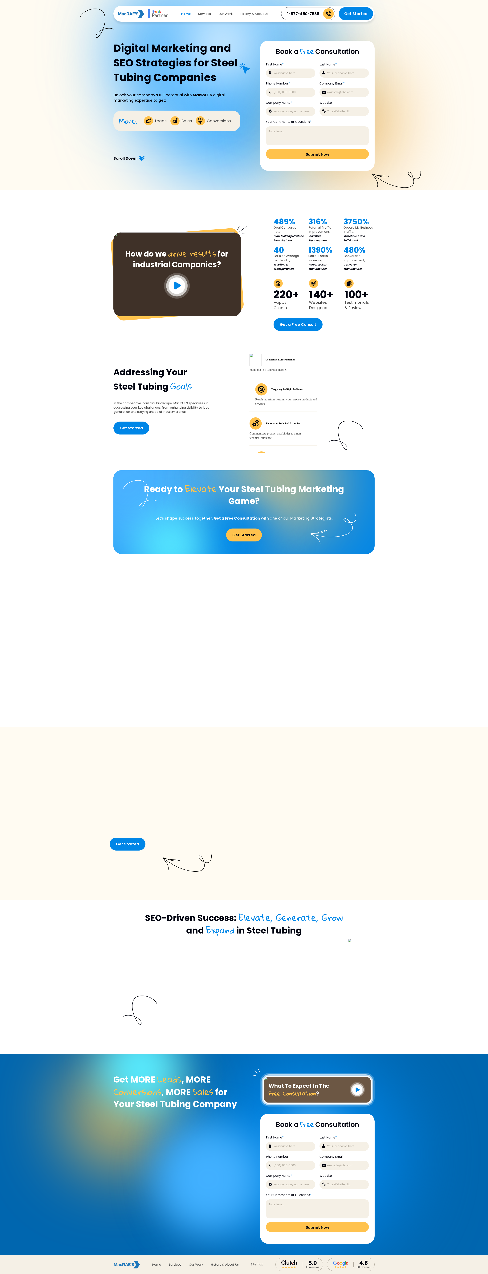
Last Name (328, 64)
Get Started (356, 13)
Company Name (279, 103)
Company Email (332, 83)
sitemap (257, 1264)
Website (325, 103)
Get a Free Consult (298, 324)
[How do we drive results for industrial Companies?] (177, 235)
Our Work (225, 14)
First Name (275, 64)
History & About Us (254, 14)
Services (204, 14)
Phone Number (278, 83)
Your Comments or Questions (288, 122)
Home (186, 14)
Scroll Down (124, 158)
